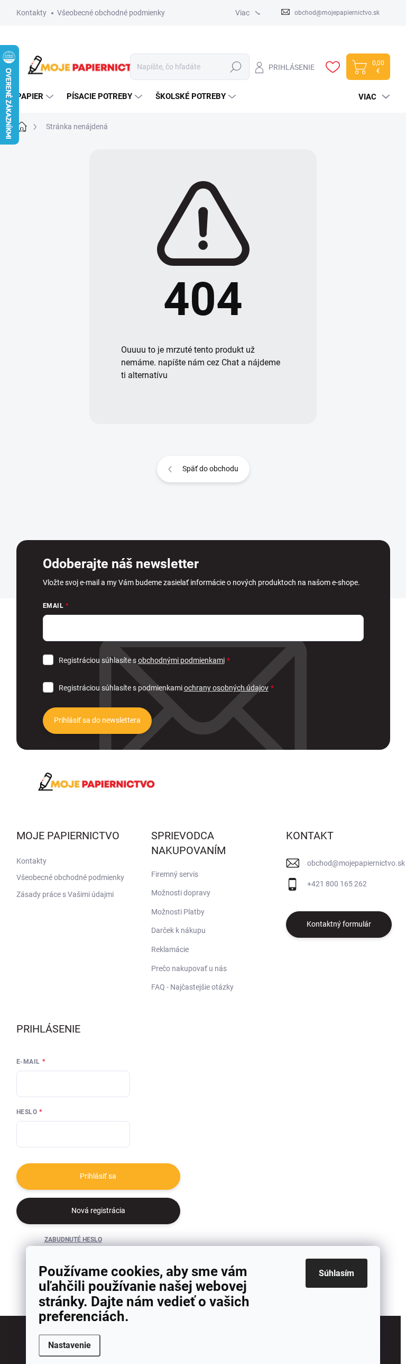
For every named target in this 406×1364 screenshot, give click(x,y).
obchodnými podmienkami (181, 660)
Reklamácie (170, 949)
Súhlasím (336, 1273)
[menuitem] (36, 97)
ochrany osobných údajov (226, 688)
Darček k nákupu (178, 930)
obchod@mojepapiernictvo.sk (356, 863)
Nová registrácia (98, 1210)
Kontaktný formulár (339, 924)
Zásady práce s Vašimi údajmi (65, 894)
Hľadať (235, 66)
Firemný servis (174, 874)
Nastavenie (69, 1345)
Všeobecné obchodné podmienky (111, 12)
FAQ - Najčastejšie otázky (192, 987)
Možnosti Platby (178, 912)
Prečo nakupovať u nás (189, 968)
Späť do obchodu (210, 468)
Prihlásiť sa (98, 1176)
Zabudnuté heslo (73, 1239)
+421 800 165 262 (337, 884)
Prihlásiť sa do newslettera (97, 720)
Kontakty (31, 12)
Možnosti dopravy (180, 893)
